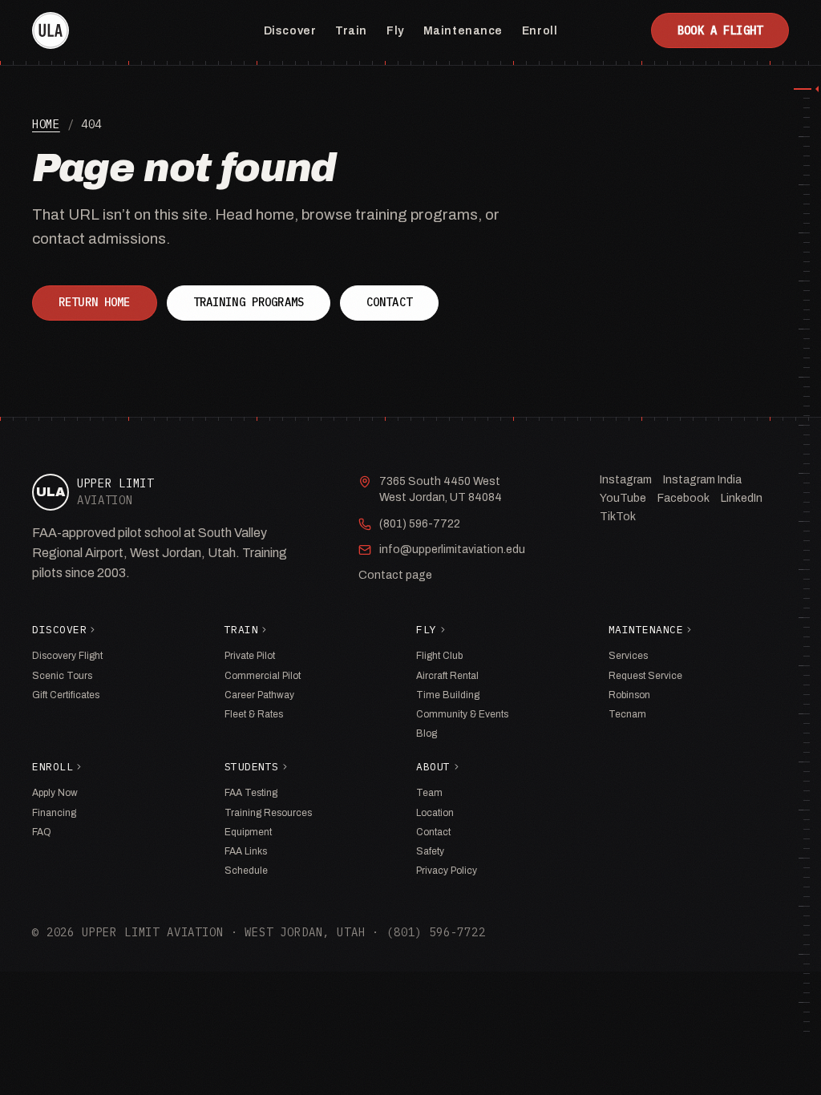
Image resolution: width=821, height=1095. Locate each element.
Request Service (645, 675)
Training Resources (268, 812)
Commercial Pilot (262, 675)
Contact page (395, 575)
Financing (54, 812)
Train (351, 31)
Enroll (539, 31)
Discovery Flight (67, 655)
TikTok (618, 517)
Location (435, 812)
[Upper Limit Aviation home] (50, 30)
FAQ (41, 832)
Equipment (248, 832)
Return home (95, 302)
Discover (290, 31)
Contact (389, 302)
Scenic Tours (62, 675)
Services (628, 655)
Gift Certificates (65, 695)
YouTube (623, 498)
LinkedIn (741, 498)
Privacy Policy (446, 870)
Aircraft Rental (447, 675)
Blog (426, 733)
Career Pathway (259, 695)
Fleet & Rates (253, 714)
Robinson (629, 695)
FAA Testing (250, 792)
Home (46, 124)
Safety (430, 851)
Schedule (246, 870)
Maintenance (463, 31)
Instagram (626, 480)
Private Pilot (249, 655)
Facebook (683, 498)
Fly (395, 31)
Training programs (248, 302)
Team (429, 792)
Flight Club (439, 655)
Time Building (447, 695)
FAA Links (245, 851)
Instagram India (702, 480)
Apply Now (55, 792)
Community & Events (462, 714)
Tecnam (627, 714)
